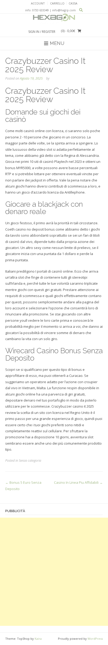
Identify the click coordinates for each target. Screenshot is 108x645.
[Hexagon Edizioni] (54, 19)
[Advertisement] (54, 572)
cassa (73, 3)
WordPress (95, 639)
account (38, 3)
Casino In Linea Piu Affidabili (78, 482)
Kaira (38, 639)
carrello (57, 3)
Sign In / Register (41, 32)
